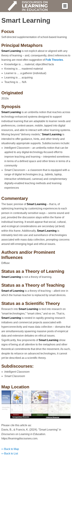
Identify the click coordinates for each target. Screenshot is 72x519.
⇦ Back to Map (10, 449)
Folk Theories (54, 59)
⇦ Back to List (9, 453)
